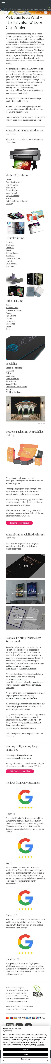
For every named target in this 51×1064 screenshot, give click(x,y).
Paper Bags (11, 381)
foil (16, 666)
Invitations (10, 255)
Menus (8, 326)
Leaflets (9, 261)
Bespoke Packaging (14, 367)
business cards (20, 698)
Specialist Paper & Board (16, 386)
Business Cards (12, 307)
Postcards (10, 266)
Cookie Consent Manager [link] (11, 1029)
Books (8, 305)
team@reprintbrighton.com (19, 758)
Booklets (9, 242)
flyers (13, 668)
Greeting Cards (12, 253)
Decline (25, 1054)
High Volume (11, 315)
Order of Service (12, 378)
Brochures (10, 245)
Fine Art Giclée (12, 184)
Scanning (9, 203)
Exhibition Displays (13, 182)
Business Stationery (14, 310)
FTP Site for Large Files (20, 771)
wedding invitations (28, 668)
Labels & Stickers (13, 258)
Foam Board (11, 187)
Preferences (25, 1059)
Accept (25, 1049)
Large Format (11, 192)
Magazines (10, 323)
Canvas (9, 179)
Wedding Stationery (14, 392)
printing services (22, 733)
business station (17, 679)
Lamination (10, 375)
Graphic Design (12, 190)
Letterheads (11, 321)
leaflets (33, 698)
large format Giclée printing (27, 703)
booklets (9, 698)
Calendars (10, 247)
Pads (8, 329)
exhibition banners (15, 682)
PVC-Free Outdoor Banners (17, 200)
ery (25, 679)
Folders (9, 313)
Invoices (9, 318)
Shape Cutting (11, 384)
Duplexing (10, 370)
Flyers (8, 250)
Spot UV (9, 389)
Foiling (8, 373)
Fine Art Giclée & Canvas (25, 591)
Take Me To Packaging (19, 522)
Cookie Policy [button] (34, 1042)
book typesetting (15, 726)
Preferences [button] (40, 1045)
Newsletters (11, 263)
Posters (9, 198)
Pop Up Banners (12, 195)
